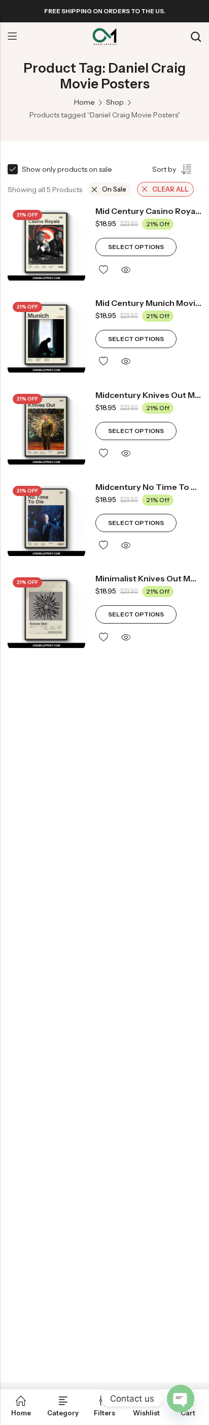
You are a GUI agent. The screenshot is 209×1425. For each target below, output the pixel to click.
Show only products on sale (67, 169)
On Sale (114, 189)
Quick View (126, 270)
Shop (115, 102)
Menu (12, 36)
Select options (136, 247)
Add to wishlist (103, 270)
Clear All (170, 189)
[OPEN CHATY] (180, 1398)
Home (84, 102)
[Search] (195, 36)
